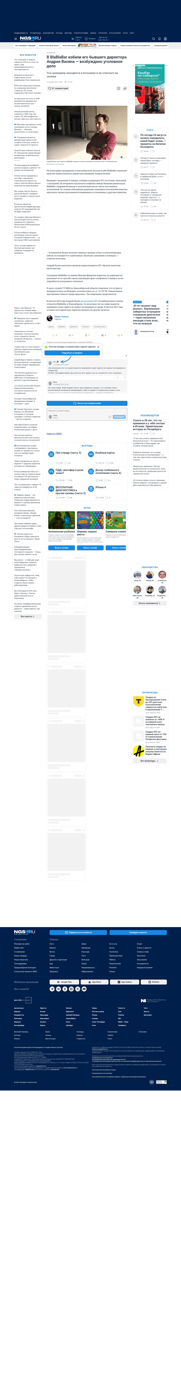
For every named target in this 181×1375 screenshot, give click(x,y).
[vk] (58, 989)
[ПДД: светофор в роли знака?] (52, 475)
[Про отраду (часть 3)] (52, 458)
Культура (85, 952)
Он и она (113, 944)
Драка (51, 327)
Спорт (139, 944)
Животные (54, 967)
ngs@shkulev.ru (41, 1066)
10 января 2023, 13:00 (54, 82)
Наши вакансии (21, 960)
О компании (19, 952)
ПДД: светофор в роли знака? (69, 471)
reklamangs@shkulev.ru (100, 1049)
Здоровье (54, 971)
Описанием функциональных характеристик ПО (109, 1059)
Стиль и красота (144, 948)
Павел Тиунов (61, 316)
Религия (112, 967)
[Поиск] (153, 38)
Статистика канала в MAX (25, 971)
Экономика (142, 960)
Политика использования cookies (104, 1070)
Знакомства (48, 33)
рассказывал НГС (89, 301)
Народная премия (144, 967)
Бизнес (53, 948)
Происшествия (115, 956)
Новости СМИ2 (54, 433)
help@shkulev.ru (30, 1069)
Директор (73, 327)
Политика (113, 952)
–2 (124, 397)
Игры (125, 33)
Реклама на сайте (22, 944)
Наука (84, 964)
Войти (55, 418)
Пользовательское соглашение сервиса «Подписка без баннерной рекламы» (119, 1077)
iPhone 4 (100, 487)
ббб (54, 362)
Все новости (28, 54)
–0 (124, 377)
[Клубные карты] (91, 458)
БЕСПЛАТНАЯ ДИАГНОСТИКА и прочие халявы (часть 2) (71, 490)
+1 (117, 377)
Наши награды (20, 956)
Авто (52, 944)
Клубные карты (105, 452)
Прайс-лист (19, 948)
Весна (52, 952)
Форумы (68, 33)
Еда (51, 964)
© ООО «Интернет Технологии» (25, 1082)
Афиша (93, 33)
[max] (71, 989)
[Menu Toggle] (16, 38)
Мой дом (85, 960)
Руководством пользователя (102, 1058)
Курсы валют (115, 33)
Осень (112, 948)
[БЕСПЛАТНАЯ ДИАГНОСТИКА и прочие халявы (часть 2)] (52, 492)
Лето (84, 956)
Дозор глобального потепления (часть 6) (108, 471)
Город (52, 956)
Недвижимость (21, 33)
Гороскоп (102, 33)
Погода (59, 33)
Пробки (90, 39)
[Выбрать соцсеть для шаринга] (125, 88)
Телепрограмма (81, 33)
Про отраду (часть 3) (68, 452)
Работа (112, 960)
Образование (87, 971)
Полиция (85, 327)
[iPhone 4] (91, 492)
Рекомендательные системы (102, 1073)
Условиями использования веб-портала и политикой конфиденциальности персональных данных (126, 1061)
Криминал (86, 948)
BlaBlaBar (61, 327)
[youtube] (84, 989)
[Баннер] (87, 45)
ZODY (132, 33)
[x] (77, 989)
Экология (141, 956)
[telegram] (52, 989)
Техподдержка (20, 964)
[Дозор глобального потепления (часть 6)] (91, 475)
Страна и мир (143, 952)
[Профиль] (165, 38)
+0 (117, 397)
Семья (112, 971)
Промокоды (35, 33)
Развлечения (115, 964)
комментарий (60, 88)
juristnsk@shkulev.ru (70, 1068)
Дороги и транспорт (58, 960)
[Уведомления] (159, 38)
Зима (84, 944)
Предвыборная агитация (25, 967)
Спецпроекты (143, 964)
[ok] (64, 989)
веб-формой (55, 1069)
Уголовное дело (100, 327)
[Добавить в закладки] (118, 88)
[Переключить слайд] (124, 520)
